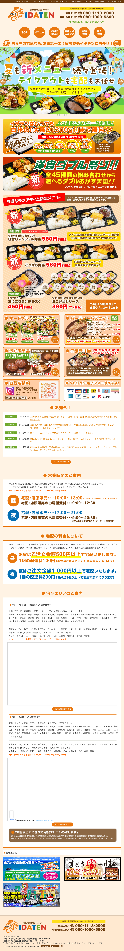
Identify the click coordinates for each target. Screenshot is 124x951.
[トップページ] (24, 32)
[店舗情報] (84, 32)
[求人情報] (99, 32)
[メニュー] (39, 32)
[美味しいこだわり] (69, 32)
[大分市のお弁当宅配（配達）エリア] (62, 710)
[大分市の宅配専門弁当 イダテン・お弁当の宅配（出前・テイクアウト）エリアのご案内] (86, 23)
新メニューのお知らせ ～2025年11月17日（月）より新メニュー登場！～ (61, 433)
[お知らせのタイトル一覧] (62, 463)
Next (121, 82)
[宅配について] (54, 32)
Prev (3, 82)
